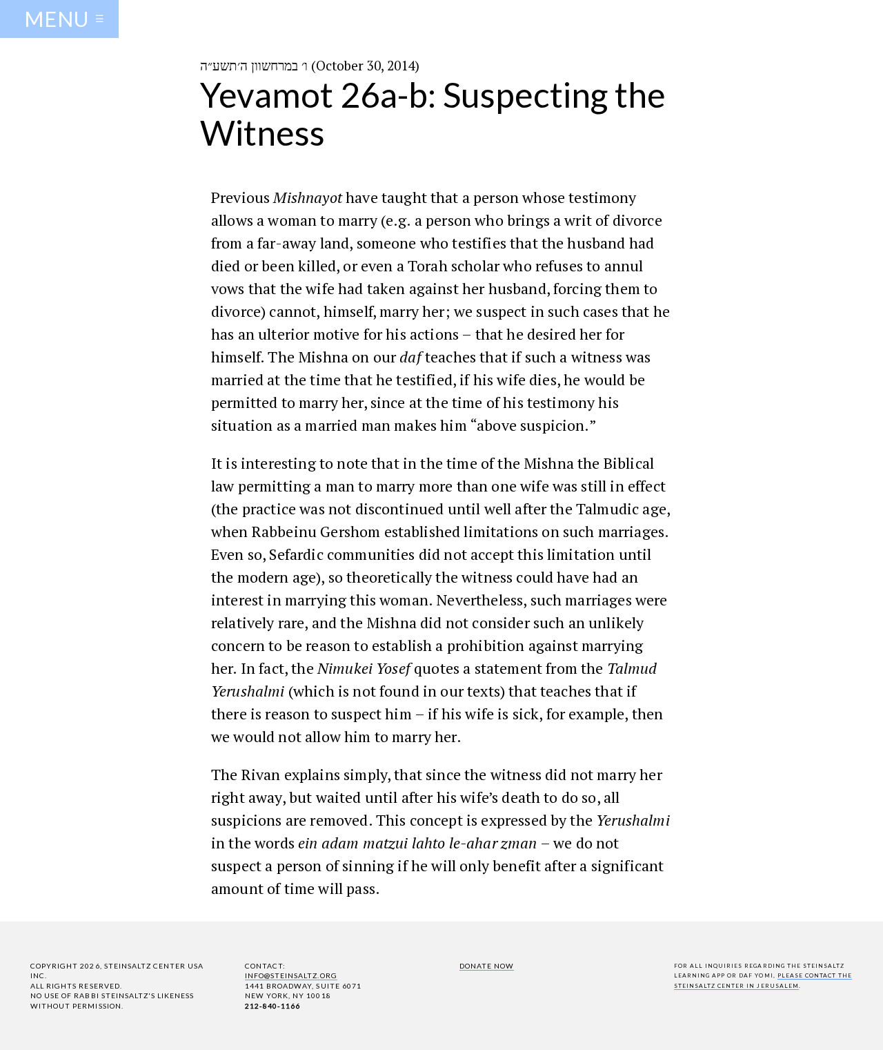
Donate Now (486, 966)
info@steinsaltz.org (291, 975)
